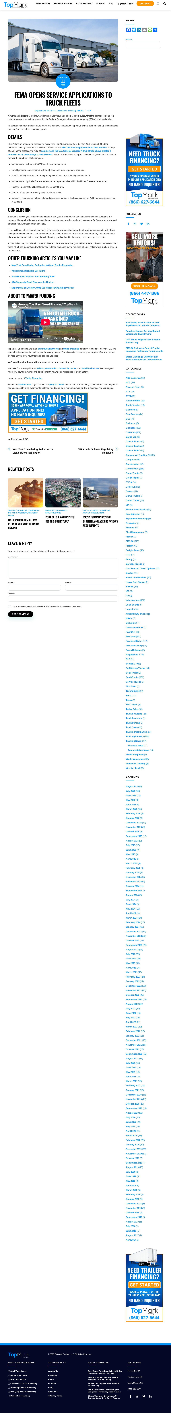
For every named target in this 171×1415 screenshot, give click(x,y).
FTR (128, 555)
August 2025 (132, 841)
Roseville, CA (134, 1371)
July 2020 (130, 1117)
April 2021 (131, 1076)
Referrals (53, 1392)
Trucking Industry (135, 736)
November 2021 (134, 1045)
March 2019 (131, 1190)
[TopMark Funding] (15, 7)
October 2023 (132, 940)
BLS (128, 419)
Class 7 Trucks (133, 446)
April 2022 (131, 1022)
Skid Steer (131, 686)
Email (68, 583)
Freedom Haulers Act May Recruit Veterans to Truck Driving (23, 524)
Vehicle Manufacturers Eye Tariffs (28, 271)
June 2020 (131, 1122)
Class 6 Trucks (133, 441)
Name (11, 583)
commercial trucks (67, 368)
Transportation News (138, 750)
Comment (12, 557)
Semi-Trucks (132, 677)
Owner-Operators (134, 627)
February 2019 (133, 1194)
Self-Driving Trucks (135, 668)
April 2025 (131, 859)
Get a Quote (145, 3)
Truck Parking (133, 723)
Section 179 (132, 664)
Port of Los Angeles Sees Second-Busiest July (59, 519)
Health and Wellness (136, 577)
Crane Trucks (132, 473)
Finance (130, 528)
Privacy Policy (55, 1396)
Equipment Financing (63, 3)
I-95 (127, 591)
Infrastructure (53, 513)
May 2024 (130, 909)
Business (51, 111)
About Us (100, 3)
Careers (52, 1383)
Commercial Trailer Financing (23, 1383)
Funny (129, 559)
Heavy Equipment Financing (23, 1392)
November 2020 (134, 1099)
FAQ (51, 1387)
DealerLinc (131, 487)
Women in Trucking (135, 763)
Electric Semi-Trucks (136, 509)
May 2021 (130, 1072)
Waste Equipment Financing (23, 1387)
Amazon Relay (133, 387)
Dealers (130, 491)
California (131, 432)
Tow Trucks (131, 704)
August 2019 (132, 1167)
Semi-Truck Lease (18, 1371)
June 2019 (131, 1176)
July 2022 (130, 1008)
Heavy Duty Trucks (135, 582)
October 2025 (132, 832)
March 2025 (131, 863)
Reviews (53, 1375)
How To (129, 587)
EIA (127, 505)
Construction (132, 464)
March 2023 (131, 972)
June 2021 (131, 1067)
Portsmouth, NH (135, 1377)
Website (11, 594)
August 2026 (132, 786)
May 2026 (130, 800)
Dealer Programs (84, 3)
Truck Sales (132, 727)
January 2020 (132, 1145)
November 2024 (134, 881)
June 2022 (131, 1013)
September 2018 (134, 1217)
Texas (129, 700)
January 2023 (132, 981)
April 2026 (131, 804)
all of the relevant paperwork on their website (84, 147)
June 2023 (131, 959)
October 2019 (132, 1158)
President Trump (134, 645)
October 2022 (132, 995)
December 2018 (134, 1203)
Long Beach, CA (135, 1383)
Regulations (40, 111)
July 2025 (130, 845)
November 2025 (134, 827)
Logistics (130, 609)
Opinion (130, 623)
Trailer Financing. (34, 378)
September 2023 (134, 945)
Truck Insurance (134, 718)
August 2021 (132, 1058)
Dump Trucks (132, 500)
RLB (128, 659)
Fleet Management (135, 532)
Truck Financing (43, 3)
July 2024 (130, 900)
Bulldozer (131, 423)
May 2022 (130, 1018)
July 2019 (130, 1172)
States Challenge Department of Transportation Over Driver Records (144, 358)
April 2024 (131, 913)
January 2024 (132, 927)
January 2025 (132, 872)
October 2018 (132, 1213)
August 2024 (132, 895)
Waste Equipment (135, 754)
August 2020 (132, 1113)
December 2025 (134, 822)
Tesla (128, 695)
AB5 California (133, 378)
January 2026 (132, 818)
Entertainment (133, 514)
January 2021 (132, 1090)
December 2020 (134, 1095)
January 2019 (132, 1199)
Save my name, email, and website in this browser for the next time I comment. (47, 607)
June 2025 (131, 850)
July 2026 (130, 791)
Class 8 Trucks (133, 450)
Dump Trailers (133, 496)
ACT (128, 382)
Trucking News (133, 741)
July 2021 (130, 1063)
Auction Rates (133, 401)
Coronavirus (61, 510)
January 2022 (132, 1036)
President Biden (134, 641)
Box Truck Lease (18, 1379)
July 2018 (130, 1226)
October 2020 (132, 1104)
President (22, 513)
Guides (129, 573)
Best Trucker (132, 414)
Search (129, 39)
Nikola (129, 618)
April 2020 (131, 1131)
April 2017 (131, 1240)
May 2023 (130, 963)
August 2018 (132, 1222)
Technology (132, 691)
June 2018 (131, 1231)
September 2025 (134, 836)
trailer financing (71, 349)
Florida (129, 537)
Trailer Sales (132, 709)
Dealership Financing (20, 1396)
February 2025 (133, 868)
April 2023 (131, 968)
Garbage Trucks (134, 564)
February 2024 (133, 922)
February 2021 (133, 1086)
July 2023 (130, 954)
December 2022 (134, 986)
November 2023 (134, 936)
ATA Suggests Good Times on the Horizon (32, 282)
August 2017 (132, 1235)
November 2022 (134, 990)
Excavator (131, 523)
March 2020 (131, 1135)
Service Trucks (133, 682)
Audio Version (133, 405)
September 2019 (134, 1163)
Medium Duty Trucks (136, 614)
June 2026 (131, 795)
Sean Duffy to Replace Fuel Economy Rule (33, 276)
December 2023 (134, 931)
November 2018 (134, 1208)
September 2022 (134, 999)
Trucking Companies (136, 732)
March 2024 (131, 918)
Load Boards (132, 605)
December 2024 (134, 877)
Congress (13, 510)
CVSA (129, 482)
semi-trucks (51, 368)
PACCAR (130, 632)
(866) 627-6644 (126, 3)
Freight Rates (132, 550)
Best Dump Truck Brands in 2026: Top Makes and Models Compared (143, 324)
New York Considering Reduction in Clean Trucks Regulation (42, 265)
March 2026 (131, 809)
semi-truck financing (48, 349)
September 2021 (134, 1054)
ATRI (128, 396)
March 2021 (131, 1081)
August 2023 (132, 949)
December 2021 (134, 1040)
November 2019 (134, 1154)
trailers (40, 368)
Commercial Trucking (66, 111)
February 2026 (133, 813)
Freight (129, 546)
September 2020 (134, 1108)
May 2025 (130, 854)
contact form (24, 384)
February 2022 (133, 1031)
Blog (111, 3)
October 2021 (132, 1049)
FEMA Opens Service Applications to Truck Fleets (63, 99)
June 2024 (131, 904)
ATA (128, 391)
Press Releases (134, 650)
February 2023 (133, 977)
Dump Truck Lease (18, 1375)
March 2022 (131, 1027)
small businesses (90, 368)
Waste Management (136, 759)
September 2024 (134, 891)
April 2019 (131, 1185)
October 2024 (132, 886)
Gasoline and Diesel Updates (140, 568)
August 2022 (132, 1004)
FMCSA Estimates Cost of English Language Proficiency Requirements (100, 521)
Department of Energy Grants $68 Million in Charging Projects (42, 288)
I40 (127, 596)
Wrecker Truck (133, 768)
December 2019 (134, 1149)
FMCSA (80, 111)
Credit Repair (132, 478)
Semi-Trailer (132, 673)
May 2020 (130, 1126)
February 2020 (133, 1140)
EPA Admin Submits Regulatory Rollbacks (96, 451)
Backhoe (130, 410)
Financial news (135, 745)
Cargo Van (131, 437)
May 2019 (130, 1181)
